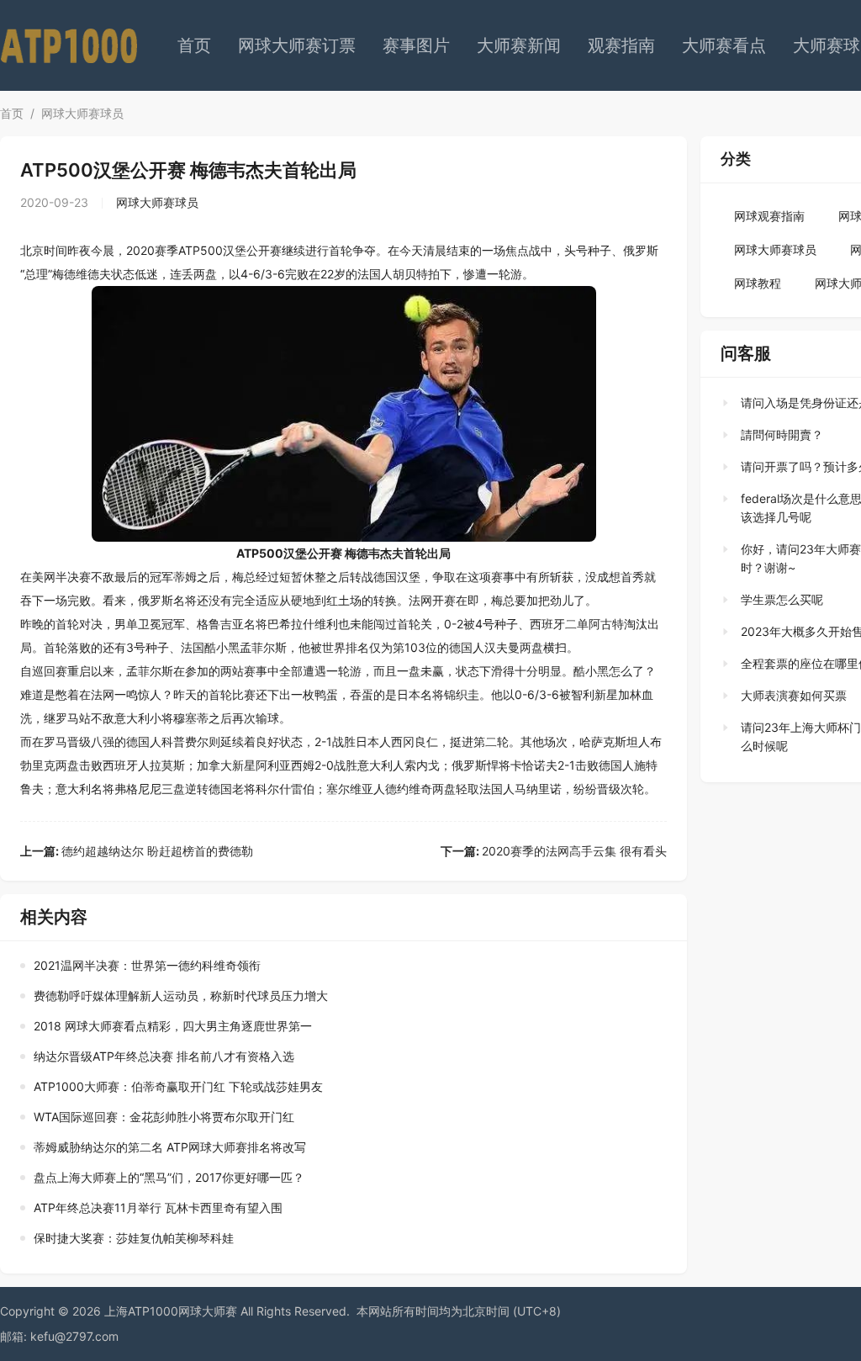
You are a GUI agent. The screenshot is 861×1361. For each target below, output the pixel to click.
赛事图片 (416, 45)
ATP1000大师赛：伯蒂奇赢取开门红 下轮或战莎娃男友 (178, 1086)
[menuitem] (194, 45)
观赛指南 (621, 45)
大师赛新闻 (519, 45)
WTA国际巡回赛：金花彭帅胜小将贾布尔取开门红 (164, 1116)
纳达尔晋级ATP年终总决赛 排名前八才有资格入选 (164, 1056)
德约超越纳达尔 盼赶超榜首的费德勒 (136, 851)
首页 (194, 45)
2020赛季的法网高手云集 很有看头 (554, 851)
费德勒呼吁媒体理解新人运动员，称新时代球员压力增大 (181, 995)
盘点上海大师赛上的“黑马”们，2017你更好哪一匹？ (169, 1177)
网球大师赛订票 (297, 45)
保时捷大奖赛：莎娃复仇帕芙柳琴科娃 (134, 1238)
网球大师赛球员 (82, 113)
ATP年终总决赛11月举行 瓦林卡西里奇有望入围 (158, 1207)
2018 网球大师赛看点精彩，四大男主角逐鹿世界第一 (173, 1026)
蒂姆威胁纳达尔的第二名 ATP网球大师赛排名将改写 (170, 1147)
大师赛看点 (724, 45)
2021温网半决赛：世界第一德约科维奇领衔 (147, 965)
